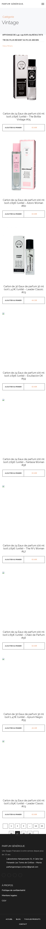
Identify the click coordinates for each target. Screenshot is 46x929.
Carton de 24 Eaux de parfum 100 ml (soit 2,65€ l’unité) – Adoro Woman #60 (23, 203)
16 (11, 833)
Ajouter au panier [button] (13, 128)
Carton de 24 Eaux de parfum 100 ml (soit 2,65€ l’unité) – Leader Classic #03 (23, 803)
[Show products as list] (43, 46)
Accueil (9, 919)
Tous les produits (32, 919)
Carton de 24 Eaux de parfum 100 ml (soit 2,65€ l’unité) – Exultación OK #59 (23, 375)
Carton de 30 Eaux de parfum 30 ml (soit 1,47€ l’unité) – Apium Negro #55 (24, 717)
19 (30, 833)
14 (36, 826)
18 (24, 833)
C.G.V (4, 900)
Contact (23, 924)
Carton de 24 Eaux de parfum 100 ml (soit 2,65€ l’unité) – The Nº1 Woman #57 (23, 548)
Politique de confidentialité (13, 890)
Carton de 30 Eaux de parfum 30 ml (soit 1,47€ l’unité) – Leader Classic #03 (24, 289)
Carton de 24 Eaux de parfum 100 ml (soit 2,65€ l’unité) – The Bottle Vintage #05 (23, 116)
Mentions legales (9, 895)
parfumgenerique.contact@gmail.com (22, 867)
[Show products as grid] (40, 46)
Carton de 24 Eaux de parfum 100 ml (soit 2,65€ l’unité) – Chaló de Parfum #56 (24, 634)
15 (42, 826)
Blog (18, 919)
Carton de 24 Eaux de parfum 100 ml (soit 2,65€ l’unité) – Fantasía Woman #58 (23, 462)
